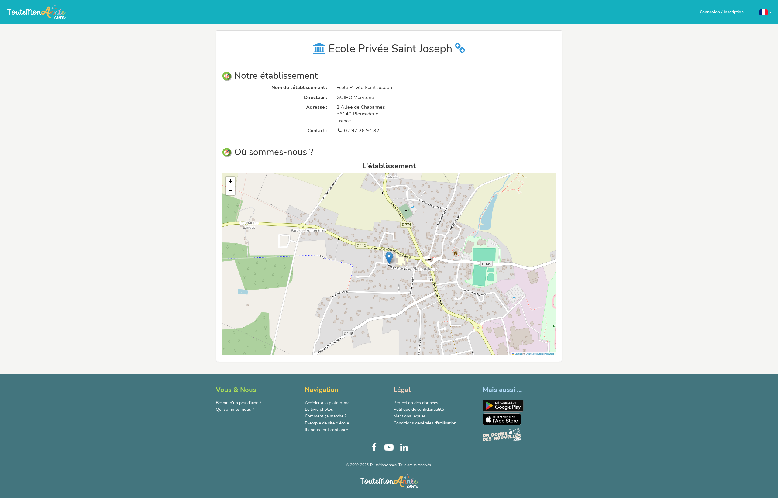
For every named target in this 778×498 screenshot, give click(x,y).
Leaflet (518, 353)
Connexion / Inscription (722, 12)
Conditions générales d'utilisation (425, 423)
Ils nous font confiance (326, 430)
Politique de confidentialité (419, 409)
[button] (765, 12)
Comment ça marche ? (325, 416)
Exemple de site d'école (327, 423)
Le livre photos (319, 409)
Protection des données (416, 403)
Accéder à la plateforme (327, 403)
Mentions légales (410, 416)
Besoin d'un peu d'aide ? (238, 403)
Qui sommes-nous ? (235, 409)
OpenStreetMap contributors (540, 353)
